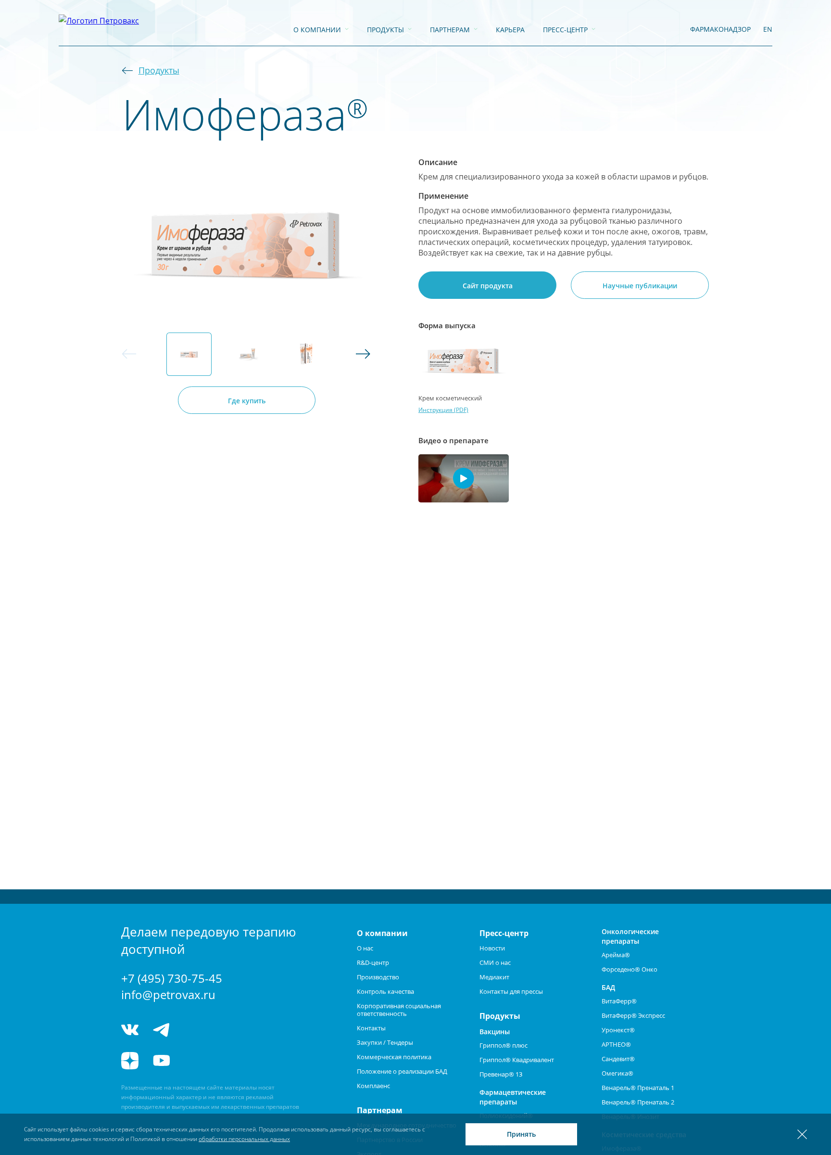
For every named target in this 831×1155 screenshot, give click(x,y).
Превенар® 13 (500, 1074)
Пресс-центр (565, 29)
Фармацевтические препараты (512, 1097)
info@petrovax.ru (168, 994)
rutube (197, 1060)
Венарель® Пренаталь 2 (638, 1102)
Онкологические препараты (630, 936)
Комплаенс (373, 1086)
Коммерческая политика (394, 1057)
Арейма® (616, 955)
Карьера (510, 29)
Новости (492, 948)
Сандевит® (618, 1059)
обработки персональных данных (244, 1139)
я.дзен (129, 1060)
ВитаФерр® (619, 1001)
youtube (161, 1060)
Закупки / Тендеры (385, 1042)
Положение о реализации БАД (402, 1071)
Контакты (371, 1028)
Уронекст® (618, 1030)
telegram (161, 1030)
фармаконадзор (720, 29)
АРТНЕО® (616, 1044)
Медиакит (494, 977)
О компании (317, 29)
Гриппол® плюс (503, 1045)
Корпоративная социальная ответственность (399, 1009)
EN (767, 29)
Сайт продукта (488, 285)
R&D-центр (373, 962)
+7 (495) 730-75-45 (171, 978)
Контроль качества (385, 991)
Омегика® (617, 1073)
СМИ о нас (495, 962)
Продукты (385, 29)
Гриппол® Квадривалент (516, 1060)
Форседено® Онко (629, 969)
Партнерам (450, 29)
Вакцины (494, 1031)
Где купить (246, 400)
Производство (378, 977)
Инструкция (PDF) (443, 410)
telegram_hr (197, 1030)
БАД (608, 987)
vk (129, 1030)
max (233, 1030)
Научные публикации (640, 285)
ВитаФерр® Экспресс (633, 1015)
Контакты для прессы (511, 991)
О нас (365, 948)
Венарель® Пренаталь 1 (638, 1087)
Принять (521, 1134)
